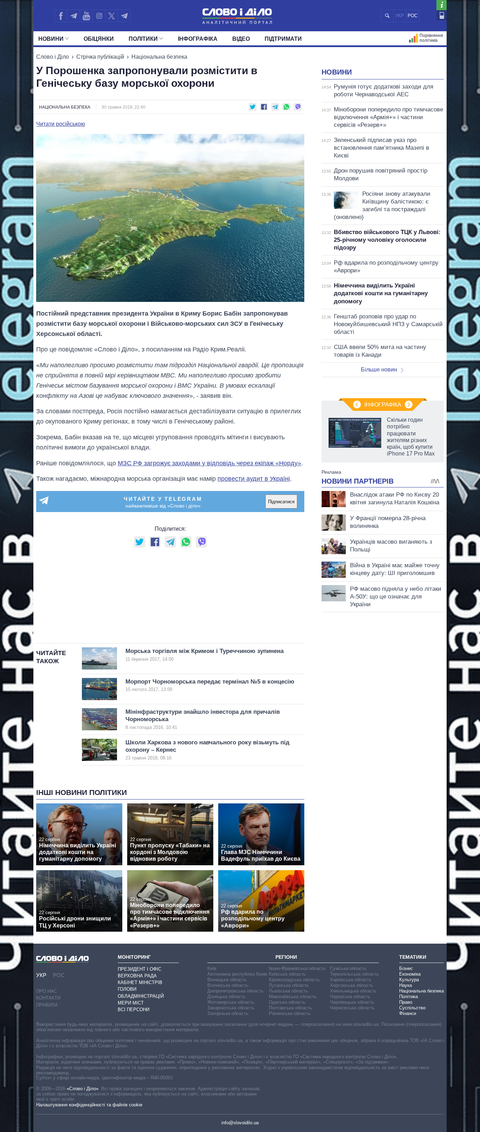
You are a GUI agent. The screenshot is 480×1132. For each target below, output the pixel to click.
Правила (47, 1005)
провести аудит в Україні (254, 478)
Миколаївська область (293, 996)
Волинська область (227, 985)
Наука (405, 985)
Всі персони (133, 1009)
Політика (408, 996)
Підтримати (283, 39)
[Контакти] (441, 15)
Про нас (46, 991)
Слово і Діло (52, 57)
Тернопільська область (354, 974)
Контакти (48, 998)
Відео (241, 39)
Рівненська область (290, 1013)
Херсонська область (351, 985)
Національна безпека (159, 57)
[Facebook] (60, 15)
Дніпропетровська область (235, 991)
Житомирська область (230, 1002)
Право (405, 1002)
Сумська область (348, 968)
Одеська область (287, 1002)
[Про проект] (441, 5)
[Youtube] (86, 15)
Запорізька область (227, 1013)
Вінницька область (227, 979)
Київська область (287, 974)
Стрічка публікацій (100, 57)
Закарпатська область (230, 1007)
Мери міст (131, 1002)
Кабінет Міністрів (140, 982)
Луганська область (289, 985)
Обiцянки (99, 39)
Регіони (286, 957)
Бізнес (406, 968)
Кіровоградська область (294, 979)
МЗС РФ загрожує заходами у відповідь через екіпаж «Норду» (209, 463)
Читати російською (60, 124)
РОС (412, 15)
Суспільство (412, 1007)
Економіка (410, 974)
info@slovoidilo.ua (240, 1122)
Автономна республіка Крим (237, 974)
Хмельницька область (353, 991)
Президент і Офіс (139, 969)
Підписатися (281, 501)
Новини (51, 39)
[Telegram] (73, 15)
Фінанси (407, 1013)
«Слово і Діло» (82, 1088)
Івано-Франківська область (297, 968)
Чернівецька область (352, 1002)
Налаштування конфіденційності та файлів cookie (89, 1104)
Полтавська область (290, 1007)
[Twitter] (111, 15)
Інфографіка (198, 39)
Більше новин (379, 370)
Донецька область (226, 996)
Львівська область (288, 991)
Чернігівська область (352, 1007)
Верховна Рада (137, 975)
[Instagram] (98, 15)
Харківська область (350, 979)
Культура (409, 979)
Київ (211, 968)
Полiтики (143, 39)
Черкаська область (350, 996)
